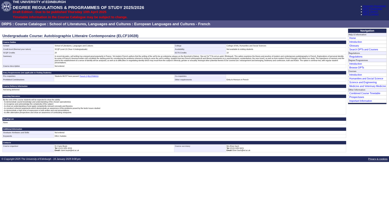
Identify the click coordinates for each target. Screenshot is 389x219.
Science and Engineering (363, 82)
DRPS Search (370, 11)
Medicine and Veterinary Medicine (367, 86)
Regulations (355, 56)
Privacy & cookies (377, 159)
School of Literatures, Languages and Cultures (90, 24)
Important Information (360, 101)
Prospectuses (356, 97)
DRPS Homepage (372, 8)
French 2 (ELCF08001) (89, 76)
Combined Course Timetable (364, 93)
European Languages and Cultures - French (172, 24)
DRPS (7, 24)
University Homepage (374, 6)
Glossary (354, 45)
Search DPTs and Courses (363, 49)
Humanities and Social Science (366, 78)
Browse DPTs (356, 67)
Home (352, 38)
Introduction (355, 42)
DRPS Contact (371, 14)
